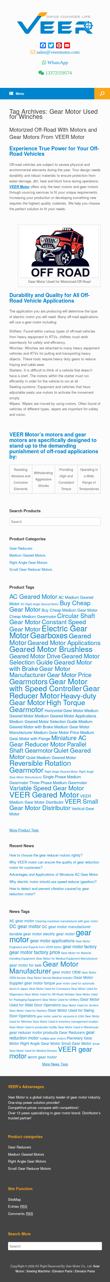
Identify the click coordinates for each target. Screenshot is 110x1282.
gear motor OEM (66, 972)
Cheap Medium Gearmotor (32, 616)
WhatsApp (58, 62)
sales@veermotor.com (58, 52)
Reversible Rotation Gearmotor (40, 766)
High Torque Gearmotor (47, 705)
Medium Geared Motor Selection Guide (43, 721)
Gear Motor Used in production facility (33, 1027)
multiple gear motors (53, 1038)
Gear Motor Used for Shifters (60, 1000)
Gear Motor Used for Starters (28, 1011)
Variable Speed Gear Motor (46, 787)
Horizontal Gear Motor (64, 710)
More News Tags (55, 1063)
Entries (17, 1206)
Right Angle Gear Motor (40, 1043)
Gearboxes (49, 634)
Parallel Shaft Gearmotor (47, 747)
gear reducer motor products (33, 1032)
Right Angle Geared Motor (61, 771)
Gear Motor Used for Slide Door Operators (54, 1001)
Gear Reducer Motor (54, 691)
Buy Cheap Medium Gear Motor (69, 610)
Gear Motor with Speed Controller (48, 684)
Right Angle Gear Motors (28, 562)
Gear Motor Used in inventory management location (65, 1021)
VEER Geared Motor (44, 794)
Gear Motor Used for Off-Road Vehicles (49, 994)
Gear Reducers (21, 548)
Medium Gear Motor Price (56, 732)
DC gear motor (25, 926)
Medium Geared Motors (27, 555)
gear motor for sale (25, 965)
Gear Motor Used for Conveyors (49, 989)
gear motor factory (80, 946)
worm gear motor (42, 1057)
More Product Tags (24, 829)
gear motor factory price (34, 952)
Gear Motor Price (69, 674)
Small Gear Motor (76, 1043)
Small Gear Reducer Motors (30, 569)
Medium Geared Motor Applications (65, 715)
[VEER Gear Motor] (55, 23)
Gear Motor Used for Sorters (80, 1005)
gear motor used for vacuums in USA (60, 1016)
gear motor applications (52, 940)
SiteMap (14, 1199)
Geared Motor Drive (34, 655)
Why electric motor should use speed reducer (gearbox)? (53, 881)
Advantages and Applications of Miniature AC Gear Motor (53, 874)
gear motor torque (39, 983)
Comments (20, 1213)
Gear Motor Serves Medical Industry (50, 978)
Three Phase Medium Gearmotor (58, 782)
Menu (20, 93)
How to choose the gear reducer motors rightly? (45, 855)
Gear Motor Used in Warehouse (78, 1027)
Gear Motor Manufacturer (39, 671)
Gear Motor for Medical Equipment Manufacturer (67, 958)
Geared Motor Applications (64, 642)
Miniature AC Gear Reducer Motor (48, 740)
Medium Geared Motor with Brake (51, 724)
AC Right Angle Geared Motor (40, 604)
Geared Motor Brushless (50, 648)
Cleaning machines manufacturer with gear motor (66, 921)
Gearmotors (28, 681)
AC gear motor (21, 920)
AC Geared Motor (33, 596)
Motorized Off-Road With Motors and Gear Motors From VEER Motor (53, 133)
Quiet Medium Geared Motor (51, 757)
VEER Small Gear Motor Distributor (53, 804)
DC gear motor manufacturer (66, 926)
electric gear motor (59, 933)
